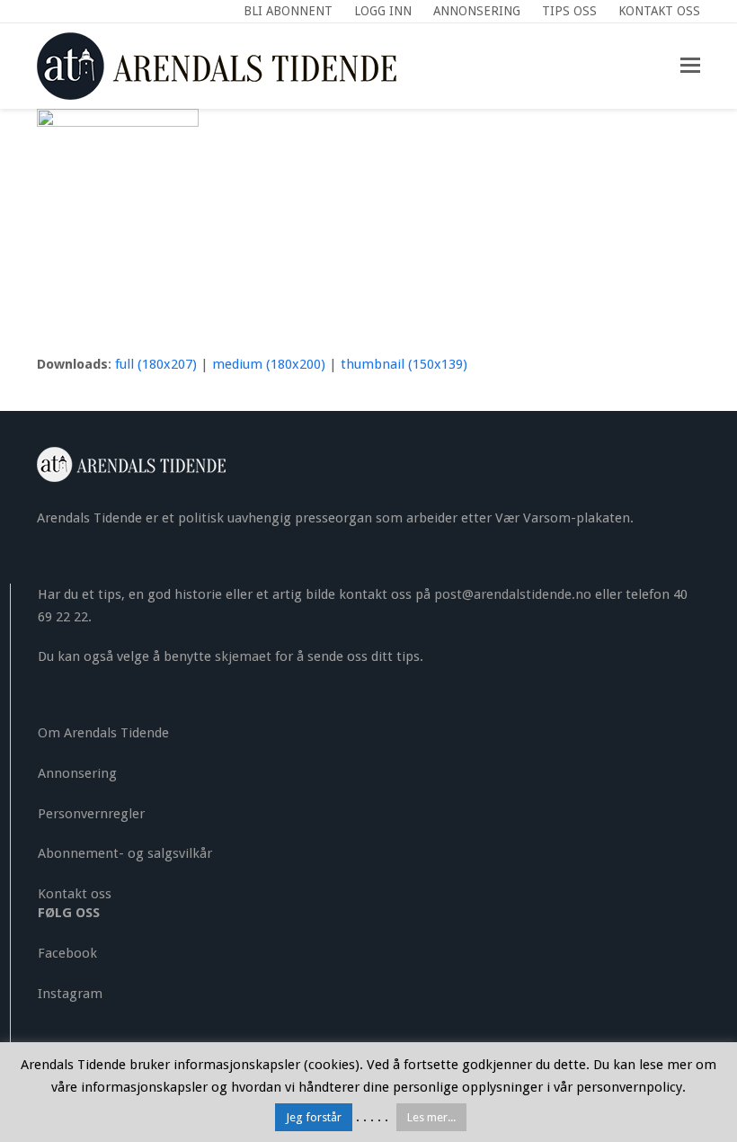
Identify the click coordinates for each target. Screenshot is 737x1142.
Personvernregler (91, 814)
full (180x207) (156, 364)
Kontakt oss (74, 894)
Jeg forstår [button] (314, 1117)
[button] (690, 65)
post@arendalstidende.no (512, 594)
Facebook (67, 953)
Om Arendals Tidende (103, 733)
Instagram (70, 994)
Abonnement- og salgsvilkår (125, 853)
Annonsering (77, 773)
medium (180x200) (268, 364)
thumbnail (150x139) (404, 364)
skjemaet (243, 656)
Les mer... (431, 1117)
